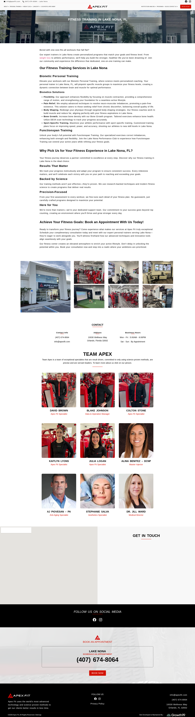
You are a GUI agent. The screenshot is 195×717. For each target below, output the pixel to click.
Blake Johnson (97, 410)
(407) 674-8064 (97, 659)
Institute (144, 6)
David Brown (59, 410)
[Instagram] (190, 1)
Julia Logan (97, 461)
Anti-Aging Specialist (59, 515)
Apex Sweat (52, 6)
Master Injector (136, 464)
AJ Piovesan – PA (59, 511)
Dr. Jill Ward (136, 511)
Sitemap (38, 715)
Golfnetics (44, 6)
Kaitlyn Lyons (59, 461)
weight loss (45, 58)
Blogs (167, 6)
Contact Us (172, 6)
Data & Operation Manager (97, 414)
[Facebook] (186, 1)
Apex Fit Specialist (59, 414)
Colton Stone (136, 410)
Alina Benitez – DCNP (136, 461)
